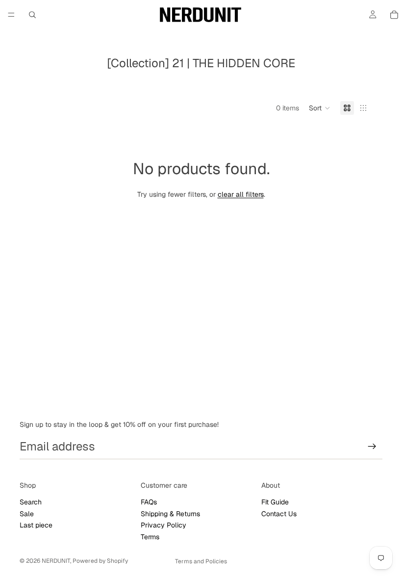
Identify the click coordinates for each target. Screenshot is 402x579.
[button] (319, 108)
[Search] (32, 15)
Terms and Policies (201, 561)
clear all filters (241, 194)
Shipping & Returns (170, 513)
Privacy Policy (163, 525)
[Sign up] (372, 446)
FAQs (149, 502)
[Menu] (11, 14)
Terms (150, 536)
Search (31, 502)
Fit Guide (275, 502)
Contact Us (279, 513)
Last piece (36, 525)
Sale (27, 513)
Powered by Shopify (100, 561)
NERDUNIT (56, 561)
